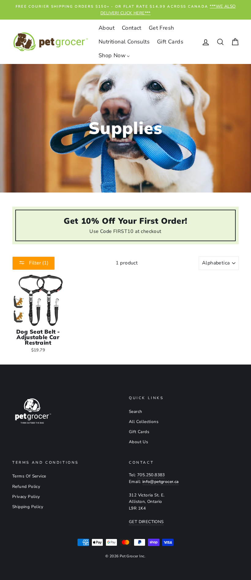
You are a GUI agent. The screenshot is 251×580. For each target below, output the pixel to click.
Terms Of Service (29, 476)
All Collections (144, 422)
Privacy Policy (26, 497)
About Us (138, 442)
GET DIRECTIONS (146, 522)
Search (135, 411)
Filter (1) (38, 263)
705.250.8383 (151, 475)
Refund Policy (26, 486)
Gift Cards (139, 432)
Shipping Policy (27, 507)
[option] (125, 10)
